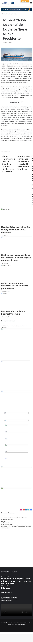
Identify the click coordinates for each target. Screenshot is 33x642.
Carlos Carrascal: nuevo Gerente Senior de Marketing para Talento (14, 286)
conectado (15, 325)
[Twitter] (0, 633)
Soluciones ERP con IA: (7, 524)
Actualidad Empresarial (10, 13)
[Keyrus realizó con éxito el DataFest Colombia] (16, 301)
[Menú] (31, 3)
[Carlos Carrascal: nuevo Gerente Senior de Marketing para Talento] (16, 273)
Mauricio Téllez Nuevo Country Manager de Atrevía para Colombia (15, 229)
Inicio (2, 13)
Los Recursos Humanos (7, 522)
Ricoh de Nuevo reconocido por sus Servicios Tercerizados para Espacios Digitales (16, 258)
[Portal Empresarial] (7, 3)
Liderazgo (3, 521)
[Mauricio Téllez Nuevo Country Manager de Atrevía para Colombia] (16, 217)
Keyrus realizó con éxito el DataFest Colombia (13, 312)
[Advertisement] (16, 546)
